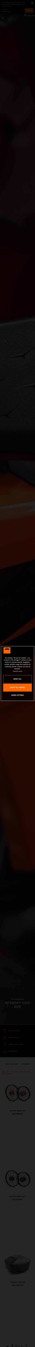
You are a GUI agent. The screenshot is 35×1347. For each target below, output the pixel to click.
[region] (17, 673)
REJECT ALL (17, 679)
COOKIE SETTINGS (17, 695)
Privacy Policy (16, 671)
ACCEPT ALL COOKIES (17, 687)
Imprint (20, 671)
